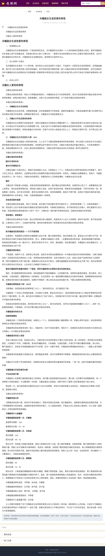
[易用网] (12, 6)
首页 (27, 3)
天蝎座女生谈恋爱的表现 (16, 32)
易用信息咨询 (54, 550)
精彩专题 (64, 3)
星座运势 (45, 3)
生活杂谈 (36, 3)
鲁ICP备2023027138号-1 (59, 552)
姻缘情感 (55, 3)
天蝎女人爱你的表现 (14, 36)
